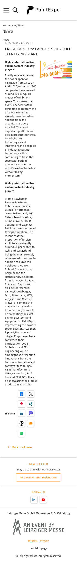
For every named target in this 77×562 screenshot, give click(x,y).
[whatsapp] (21, 433)
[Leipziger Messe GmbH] (38, 526)
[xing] (30, 404)
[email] (30, 423)
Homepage (9, 25)
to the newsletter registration (38, 477)
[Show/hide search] (15, 10)
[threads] (21, 423)
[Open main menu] (6, 10)
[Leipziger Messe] (71, 10)
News (21, 25)
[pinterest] (21, 404)
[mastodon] (30, 413)
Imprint (32, 540)
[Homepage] (43, 10)
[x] (30, 393)
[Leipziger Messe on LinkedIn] (34, 499)
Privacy (44, 540)
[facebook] (21, 393)
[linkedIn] (21, 413)
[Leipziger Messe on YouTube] (43, 499)
